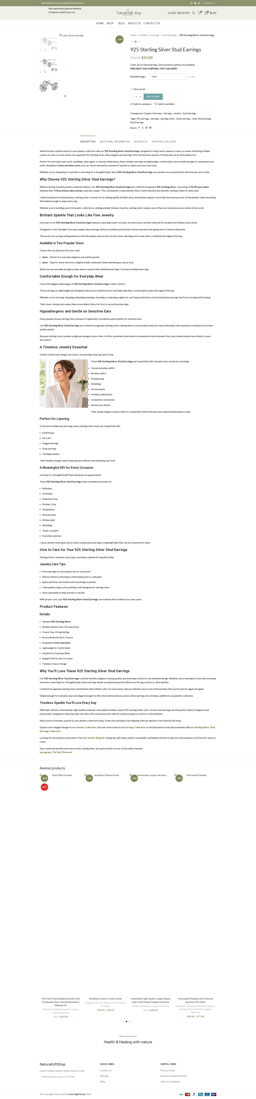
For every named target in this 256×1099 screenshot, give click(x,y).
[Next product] (139, 42)
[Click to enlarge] (65, 96)
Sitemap (104, 1075)
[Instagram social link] (191, 3)
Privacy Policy (167, 1070)
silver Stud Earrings (201, 118)
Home (133, 35)
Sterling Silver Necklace (191, 1009)
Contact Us (106, 1070)
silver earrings (183, 118)
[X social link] (143, 128)
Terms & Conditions (170, 1081)
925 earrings (142, 118)
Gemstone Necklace (196, 1006)
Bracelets (47, 1009)
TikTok (56, 752)
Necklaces (145, 1006)
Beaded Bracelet (61, 1009)
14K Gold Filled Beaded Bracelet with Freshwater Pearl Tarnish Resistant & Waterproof (61, 1002)
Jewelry (144, 35)
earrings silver (167, 118)
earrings (155, 118)
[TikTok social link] (199, 3)
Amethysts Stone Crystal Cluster (105, 998)
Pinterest (67, 752)
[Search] (194, 13)
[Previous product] (132, 42)
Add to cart (153, 96)
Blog (102, 1081)
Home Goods (110, 1002)
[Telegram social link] (150, 128)
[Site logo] (128, 12)
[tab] (87, 140)
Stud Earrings (169, 35)
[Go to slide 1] (126, 1021)
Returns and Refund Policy (173, 1075)
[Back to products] (135, 42)
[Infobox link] (65, 13)
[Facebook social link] (139, 128)
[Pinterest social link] (195, 3)
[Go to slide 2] (129, 1021)
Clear (193, 77)
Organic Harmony (153, 113)
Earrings (155, 35)
